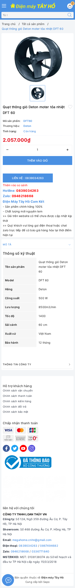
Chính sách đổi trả (14, 406)
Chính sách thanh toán (17, 395)
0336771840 (40, 551)
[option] (37, 58)
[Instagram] (31, 448)
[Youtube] (23, 448)
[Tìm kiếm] (70, 15)
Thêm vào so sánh (15, 185)
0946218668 (23, 196)
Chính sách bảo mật (15, 411)
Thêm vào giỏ (37, 160)
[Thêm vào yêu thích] (70, 106)
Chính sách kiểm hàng (17, 401)
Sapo (46, 581)
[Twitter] (14, 448)
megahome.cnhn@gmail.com (32, 540)
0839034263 (27, 191)
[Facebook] (6, 448)
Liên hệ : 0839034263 (28, 178)
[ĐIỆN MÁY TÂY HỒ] (32, 6)
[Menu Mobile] (4, 5)
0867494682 (49, 545)
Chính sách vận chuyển (18, 390)
